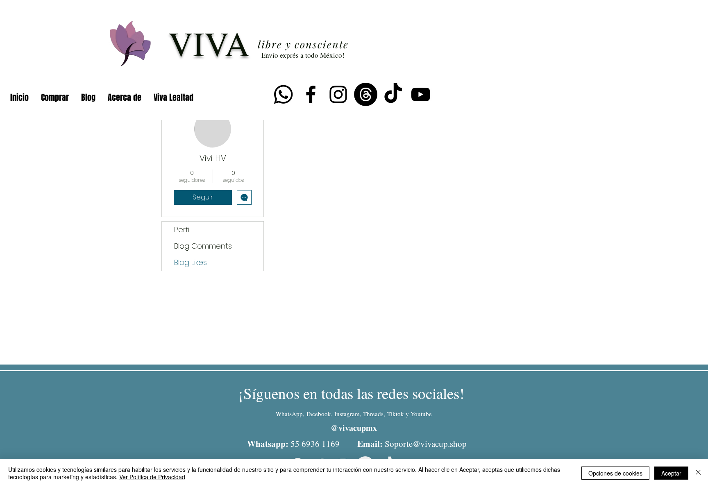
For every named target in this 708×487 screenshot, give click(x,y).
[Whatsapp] (283, 94)
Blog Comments (203, 246)
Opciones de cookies (615, 473)
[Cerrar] (698, 473)
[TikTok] (393, 94)
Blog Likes (190, 262)
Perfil (182, 229)
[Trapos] (365, 94)
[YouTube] (420, 94)
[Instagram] (338, 94)
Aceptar (671, 473)
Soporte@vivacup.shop (426, 443)
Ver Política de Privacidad (152, 477)
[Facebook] (310, 94)
